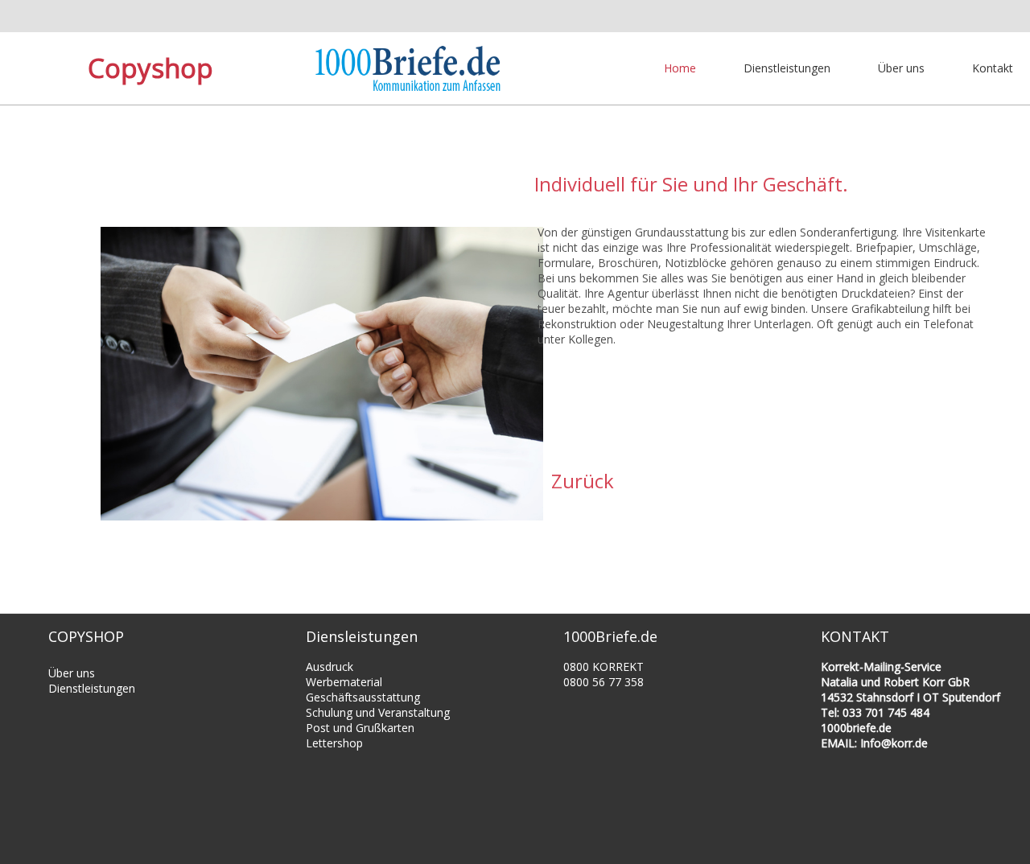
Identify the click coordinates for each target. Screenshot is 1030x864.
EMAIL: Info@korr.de (874, 743)
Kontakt (992, 68)
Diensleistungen (362, 636)
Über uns (901, 68)
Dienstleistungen (787, 68)
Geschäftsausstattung (363, 697)
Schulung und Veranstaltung (378, 712)
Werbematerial (344, 681)
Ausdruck (329, 666)
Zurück (582, 480)
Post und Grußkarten (360, 727)
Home (680, 68)
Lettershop (334, 743)
